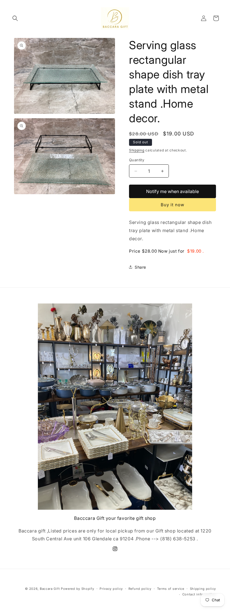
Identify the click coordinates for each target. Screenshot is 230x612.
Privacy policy (111, 589)
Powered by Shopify (77, 589)
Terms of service (170, 589)
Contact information (199, 594)
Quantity (136, 160)
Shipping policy (203, 589)
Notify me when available (172, 191)
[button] (15, 18)
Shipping (136, 150)
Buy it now (172, 204)
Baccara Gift (50, 589)
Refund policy (139, 589)
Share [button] (140, 267)
